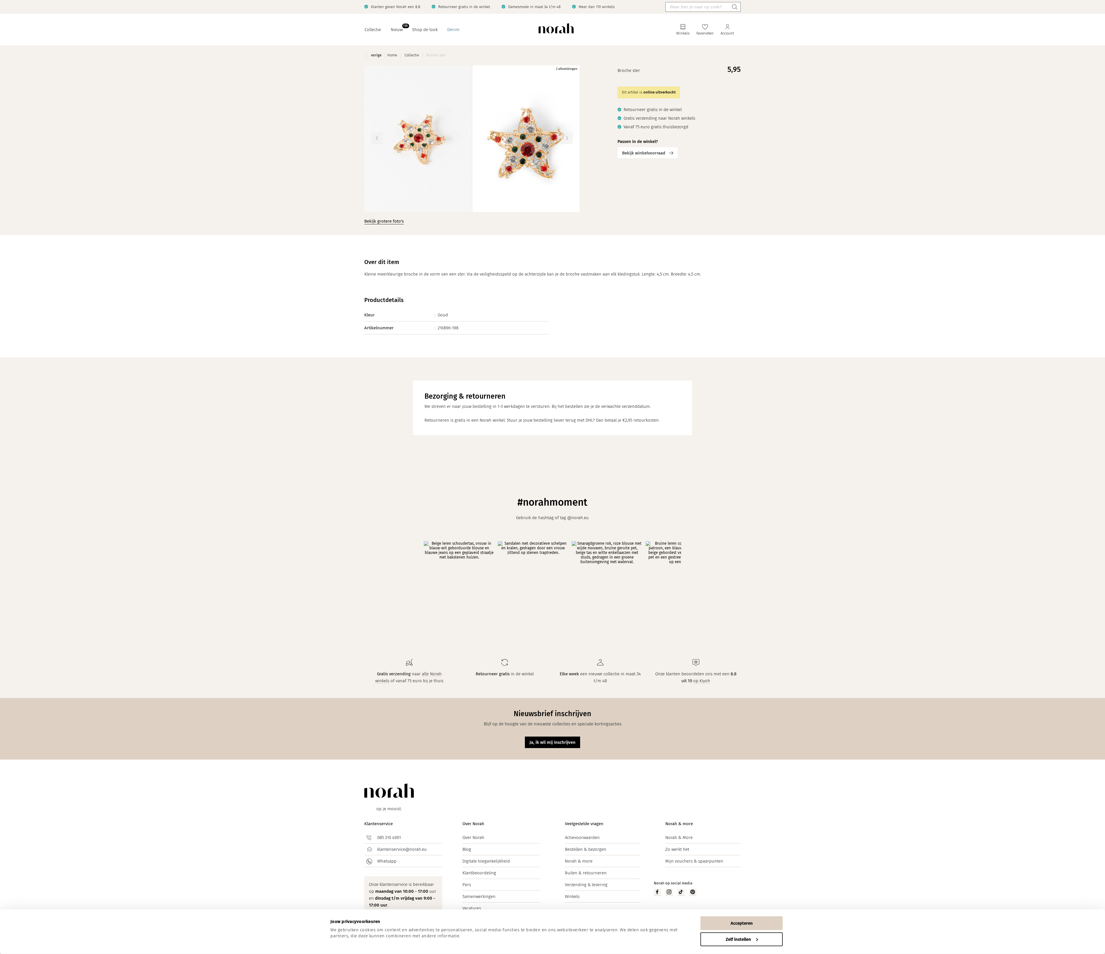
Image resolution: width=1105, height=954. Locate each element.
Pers (466, 884)
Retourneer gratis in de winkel (464, 7)
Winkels (572, 896)
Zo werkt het (677, 849)
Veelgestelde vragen (584, 823)
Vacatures (471, 908)
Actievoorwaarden (582, 837)
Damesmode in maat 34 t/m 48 (534, 7)
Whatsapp (387, 861)
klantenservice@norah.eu (402, 849)
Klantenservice (378, 823)
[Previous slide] (377, 138)
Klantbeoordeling (479, 872)
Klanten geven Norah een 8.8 (395, 7)
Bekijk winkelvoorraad (643, 153)
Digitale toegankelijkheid (486, 861)
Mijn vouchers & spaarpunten (694, 861)
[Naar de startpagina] (556, 30)
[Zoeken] (734, 7)
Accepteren (742, 923)
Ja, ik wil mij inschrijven (552, 742)
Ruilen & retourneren (586, 872)
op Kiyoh (701, 680)
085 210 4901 (389, 837)
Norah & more (578, 861)
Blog (466, 849)
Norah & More (679, 837)
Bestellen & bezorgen (585, 849)
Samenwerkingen (479, 896)
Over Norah (473, 823)
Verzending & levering (586, 884)
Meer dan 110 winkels (597, 7)
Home (392, 55)
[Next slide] (567, 138)
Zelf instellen (738, 939)
